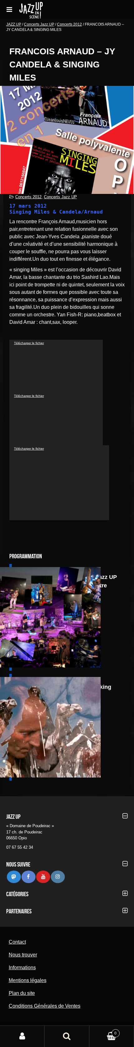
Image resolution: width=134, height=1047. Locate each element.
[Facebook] (28, 876)
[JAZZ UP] (56, 9)
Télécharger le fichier (29, 343)
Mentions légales (27, 980)
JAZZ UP (13, 24)
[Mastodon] (14, 876)
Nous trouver (23, 954)
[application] (56, 366)
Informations (22, 967)
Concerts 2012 (69, 24)
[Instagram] (57, 876)
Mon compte (22, 1036)
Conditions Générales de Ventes (44, 1006)
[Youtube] (43, 876)
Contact (17, 942)
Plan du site (22, 993)
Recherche (67, 1036)
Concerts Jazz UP (39, 24)
